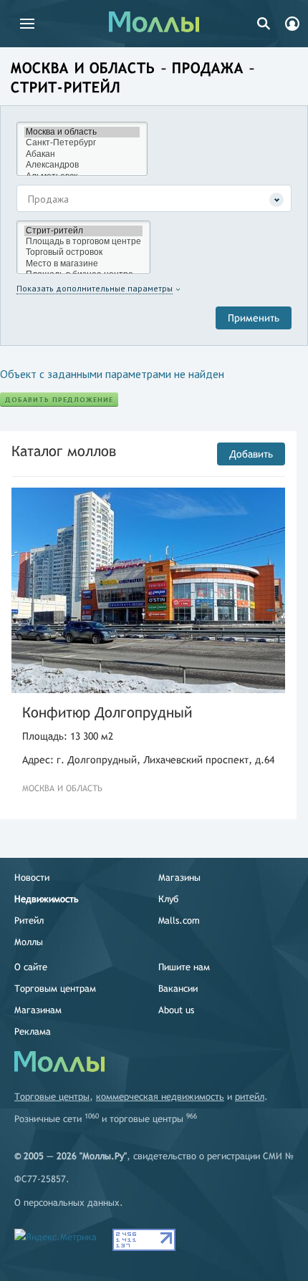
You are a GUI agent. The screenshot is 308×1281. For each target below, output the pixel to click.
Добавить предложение (59, 400)
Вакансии (178, 988)
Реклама (32, 1031)
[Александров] (82, 165)
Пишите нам (184, 967)
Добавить (251, 454)
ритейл (249, 1096)
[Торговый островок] (83, 252)
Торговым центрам (55, 988)
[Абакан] (82, 154)
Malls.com (179, 920)
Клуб (168, 899)
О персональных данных (67, 1202)
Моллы (28, 942)
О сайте (30, 967)
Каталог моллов (63, 451)
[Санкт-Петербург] (82, 142)
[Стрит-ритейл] (83, 231)
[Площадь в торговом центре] (83, 241)
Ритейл (29, 920)
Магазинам (38, 1010)
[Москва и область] (82, 132)
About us (176, 1010)
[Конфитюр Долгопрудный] (148, 590)
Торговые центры (52, 1096)
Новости (31, 877)
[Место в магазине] (83, 263)
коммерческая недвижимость (160, 1096)
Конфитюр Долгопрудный (107, 712)
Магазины (179, 877)
